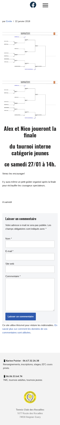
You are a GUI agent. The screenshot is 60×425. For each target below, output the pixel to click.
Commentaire (13, 276)
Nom (8, 238)
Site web (9, 263)
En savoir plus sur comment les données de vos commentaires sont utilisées (29, 329)
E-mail (9, 251)
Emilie (9, 21)
